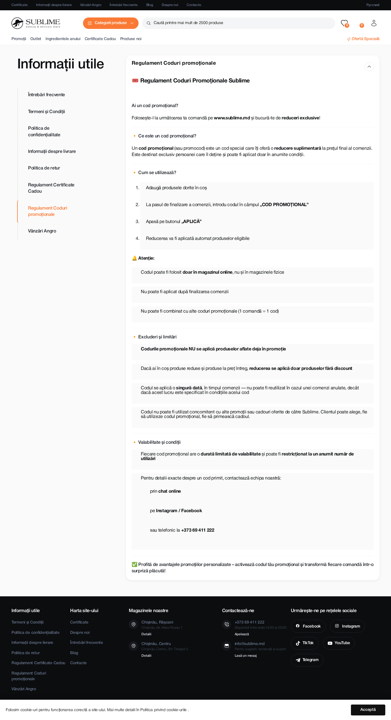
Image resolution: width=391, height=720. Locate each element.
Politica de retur (44, 168)
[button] (344, 23)
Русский (373, 5)
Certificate (19, 5)
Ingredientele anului (63, 39)
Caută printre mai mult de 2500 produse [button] (188, 23)
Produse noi (130, 39)
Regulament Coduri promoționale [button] (174, 63)
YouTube (342, 643)
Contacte (194, 5)
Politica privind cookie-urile (164, 710)
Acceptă (368, 710)
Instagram (350, 626)
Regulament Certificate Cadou (51, 188)
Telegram (311, 660)
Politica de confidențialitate (44, 132)
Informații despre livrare (54, 5)
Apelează (242, 634)
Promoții (18, 39)
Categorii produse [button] (111, 23)
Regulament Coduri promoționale (47, 211)
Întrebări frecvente (123, 5)
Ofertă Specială (366, 39)
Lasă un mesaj (246, 655)
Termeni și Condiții (46, 112)
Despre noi (170, 5)
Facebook (311, 626)
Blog (149, 5)
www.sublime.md (232, 118)
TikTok (308, 643)
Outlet (35, 39)
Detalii (146, 634)
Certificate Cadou (100, 39)
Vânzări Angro (90, 5)
